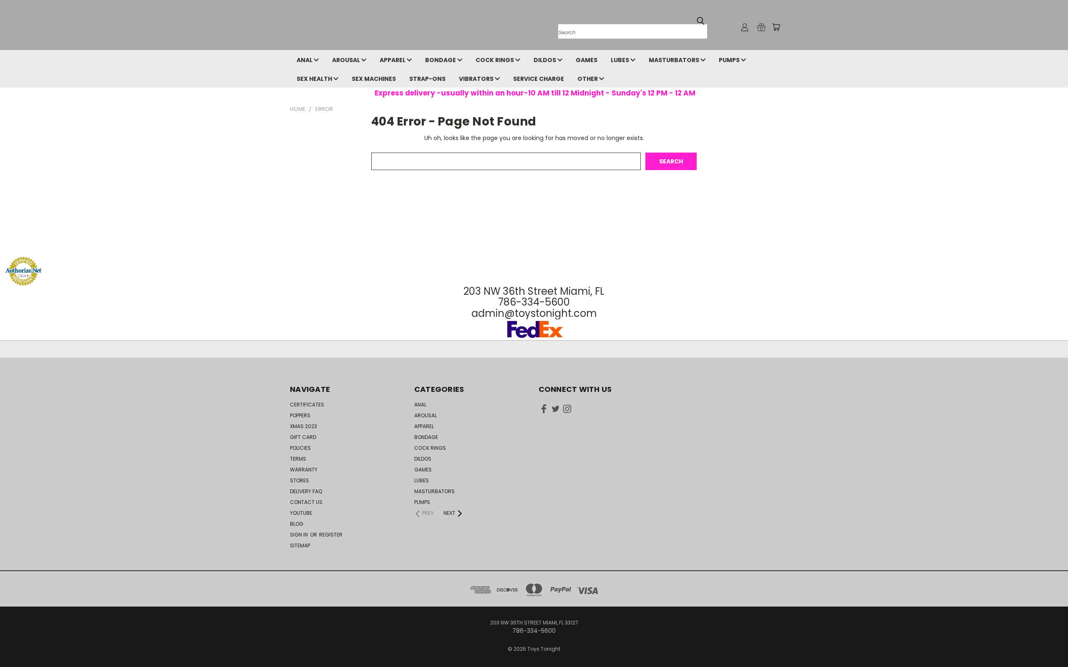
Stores (299, 480)
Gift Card (303, 437)
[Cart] (776, 27)
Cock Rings (495, 60)
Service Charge (538, 79)
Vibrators (477, 79)
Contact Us (306, 502)
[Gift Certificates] (761, 27)
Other (588, 79)
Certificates (307, 404)
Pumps (730, 60)
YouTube (301, 513)
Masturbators (674, 60)
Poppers (300, 415)
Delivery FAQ (306, 491)
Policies (300, 447)
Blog (296, 523)
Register (331, 534)
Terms (298, 458)
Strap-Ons (427, 79)
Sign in (299, 534)
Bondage (441, 60)
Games (586, 60)
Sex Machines (374, 79)
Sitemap (300, 545)
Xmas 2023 (303, 426)
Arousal (346, 60)
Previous (1046, 641)
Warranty (303, 469)
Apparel (393, 60)
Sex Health (315, 79)
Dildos (545, 60)
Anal (305, 60)
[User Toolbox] (745, 27)
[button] (534, 241)
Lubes (620, 60)
